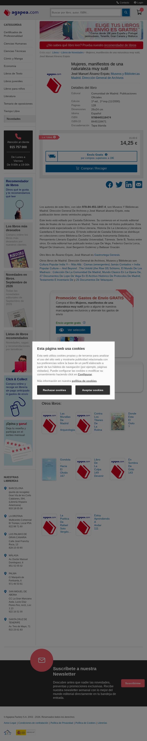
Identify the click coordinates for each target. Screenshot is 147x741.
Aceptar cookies (92, 390)
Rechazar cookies (54, 390)
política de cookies (84, 380)
